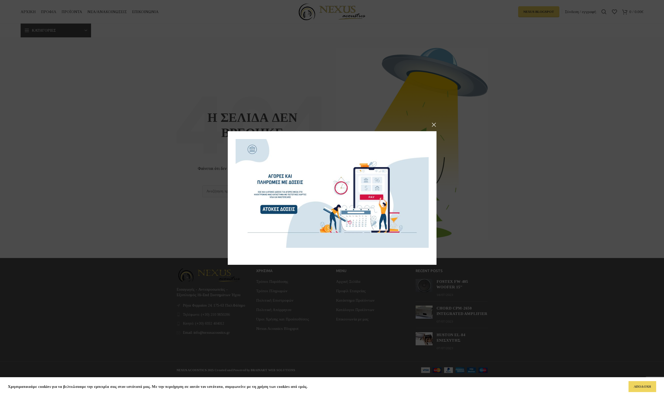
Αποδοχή (642, 386)
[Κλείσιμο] (433, 124)
